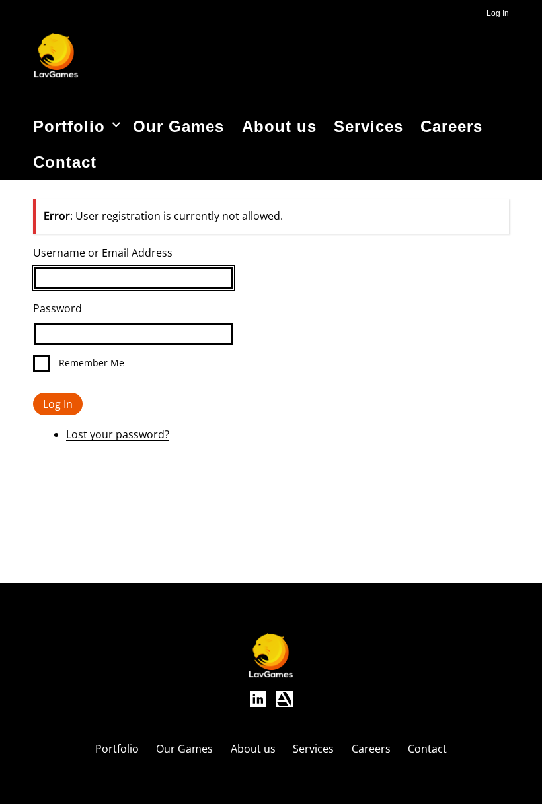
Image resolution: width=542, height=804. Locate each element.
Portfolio (69, 126)
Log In (58, 404)
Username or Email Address (103, 253)
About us (279, 126)
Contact (65, 162)
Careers (451, 126)
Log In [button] (497, 13)
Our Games (178, 126)
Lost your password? (117, 434)
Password (57, 308)
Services (368, 126)
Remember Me (91, 362)
